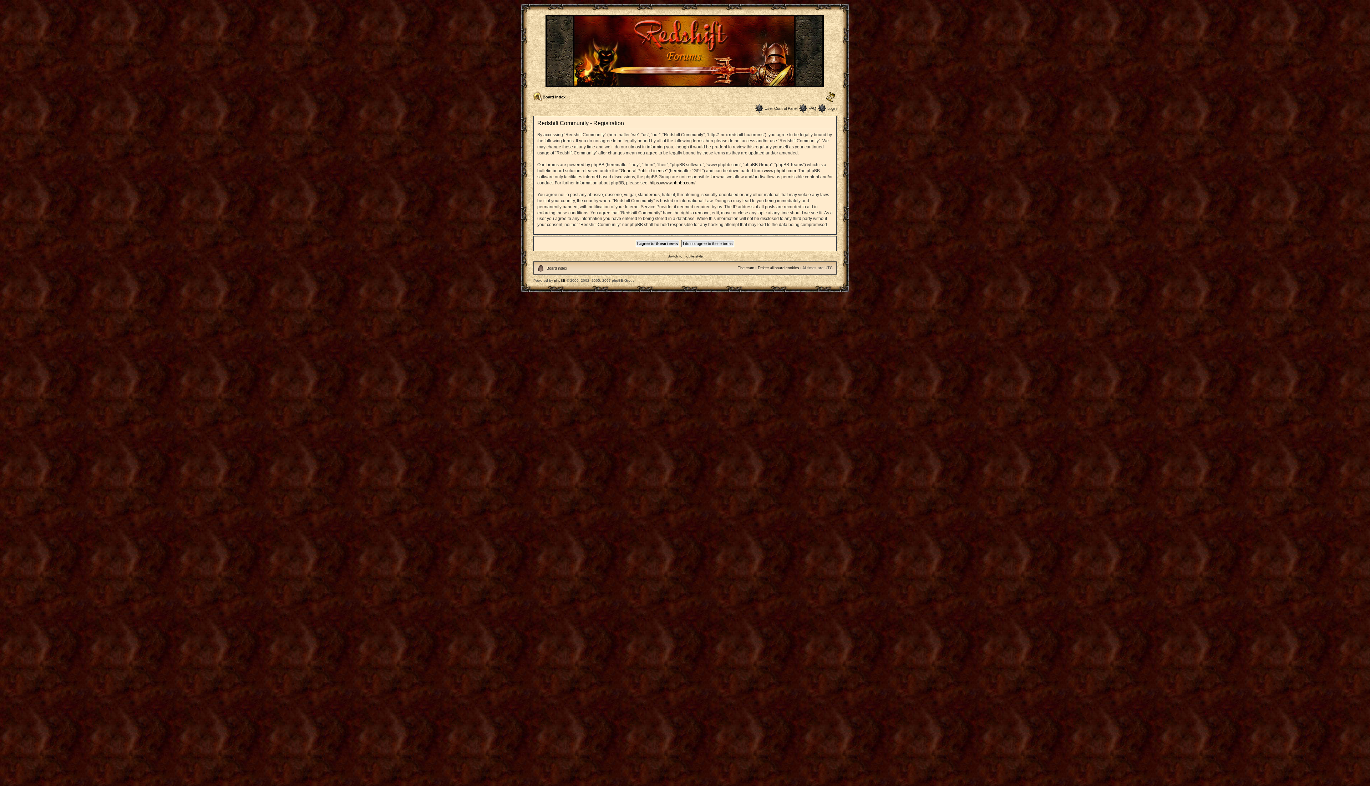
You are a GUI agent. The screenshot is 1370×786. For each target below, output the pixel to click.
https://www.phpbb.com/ (672, 182)
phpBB (559, 280)
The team (746, 268)
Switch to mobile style (685, 256)
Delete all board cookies (778, 268)
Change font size (831, 97)
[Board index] (685, 83)
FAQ (812, 108)
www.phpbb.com (780, 170)
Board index (554, 97)
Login (832, 108)
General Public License (643, 170)
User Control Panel (781, 108)
